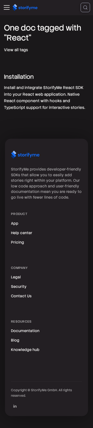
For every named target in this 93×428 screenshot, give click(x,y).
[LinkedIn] (15, 406)
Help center (21, 232)
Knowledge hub (25, 349)
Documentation (25, 330)
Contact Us (21, 296)
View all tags (16, 49)
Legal (16, 277)
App (14, 223)
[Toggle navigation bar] (6, 7)
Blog (15, 340)
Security (19, 286)
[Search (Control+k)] (85, 7)
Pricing (17, 242)
